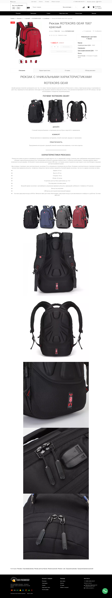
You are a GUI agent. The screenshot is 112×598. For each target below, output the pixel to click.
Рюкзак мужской (52, 568)
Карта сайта (30, 593)
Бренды (94, 13)
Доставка (33, 1)
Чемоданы (33, 13)
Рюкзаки (18, 13)
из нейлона (46, 18)
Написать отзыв (62, 35)
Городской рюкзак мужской (85, 568)
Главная (12, 18)
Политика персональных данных (17, 593)
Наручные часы (63, 13)
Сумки (48, 13)
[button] (39, 61)
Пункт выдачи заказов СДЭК (86, 50)
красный (27, 18)
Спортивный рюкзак (28, 568)
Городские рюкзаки (71, 568)
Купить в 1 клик (62, 51)
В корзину (66, 47)
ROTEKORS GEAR (36, 18)
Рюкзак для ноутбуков (40, 568)
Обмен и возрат (55, 1)
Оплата (41, 1)
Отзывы (47, 1)
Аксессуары (78, 13)
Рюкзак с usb (61, 568)
